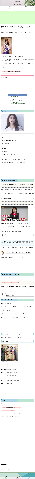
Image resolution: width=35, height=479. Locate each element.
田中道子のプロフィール (14, 96)
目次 (16, 94)
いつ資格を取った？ (14, 99)
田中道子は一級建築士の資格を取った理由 (16, 98)
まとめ (11, 106)
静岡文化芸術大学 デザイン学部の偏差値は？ (18, 103)
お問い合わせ (6, 476)
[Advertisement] (17, 18)
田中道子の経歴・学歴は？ (14, 102)
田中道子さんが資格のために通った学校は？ (17, 100)
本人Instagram (5, 131)
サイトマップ (29, 476)
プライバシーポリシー (17, 476)
